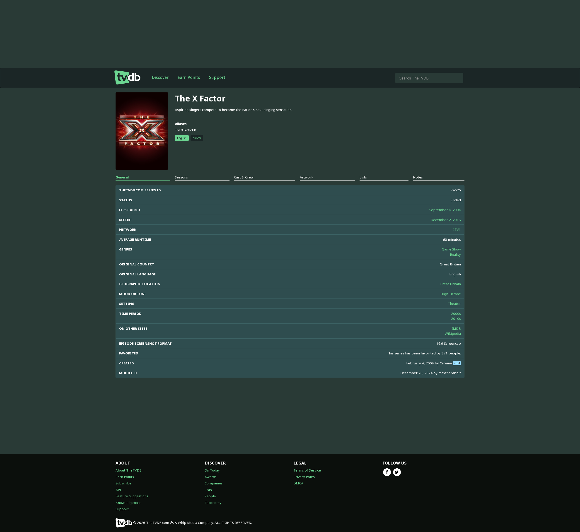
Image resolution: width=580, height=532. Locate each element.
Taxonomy (213, 502)
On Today (212, 470)
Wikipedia (453, 333)
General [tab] (122, 177)
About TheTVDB (129, 470)
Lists (208, 489)
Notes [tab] (418, 177)
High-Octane (450, 293)
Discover (160, 77)
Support (217, 77)
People (210, 496)
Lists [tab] (363, 177)
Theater (454, 303)
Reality (455, 254)
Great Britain (450, 284)
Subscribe (123, 483)
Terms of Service (307, 470)
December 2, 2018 (446, 219)
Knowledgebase (128, 502)
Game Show (451, 249)
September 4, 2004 (445, 209)
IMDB (456, 328)
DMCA (298, 483)
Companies (213, 483)
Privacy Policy (304, 476)
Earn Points (189, 77)
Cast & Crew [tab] (244, 177)
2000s (456, 313)
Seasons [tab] (181, 177)
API (118, 489)
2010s (456, 318)
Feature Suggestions (132, 496)
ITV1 (457, 229)
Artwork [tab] (306, 177)
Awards (211, 476)
